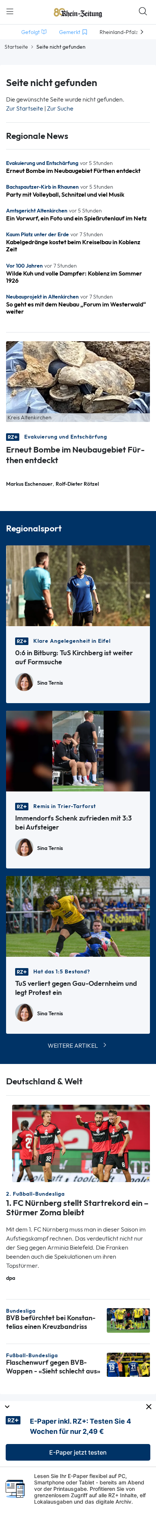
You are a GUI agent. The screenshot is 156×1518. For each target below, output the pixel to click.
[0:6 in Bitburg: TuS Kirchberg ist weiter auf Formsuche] (78, 585)
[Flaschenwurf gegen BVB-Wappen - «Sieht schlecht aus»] (128, 1364)
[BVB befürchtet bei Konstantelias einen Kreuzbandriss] (128, 1320)
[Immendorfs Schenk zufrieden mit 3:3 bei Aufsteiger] (78, 750)
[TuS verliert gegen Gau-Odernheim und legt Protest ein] (78, 916)
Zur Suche (60, 108)
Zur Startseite (24, 108)
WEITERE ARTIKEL (73, 1046)
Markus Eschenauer (29, 484)
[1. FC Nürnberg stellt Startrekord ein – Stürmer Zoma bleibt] (81, 1143)
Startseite (16, 46)
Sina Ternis (50, 683)
